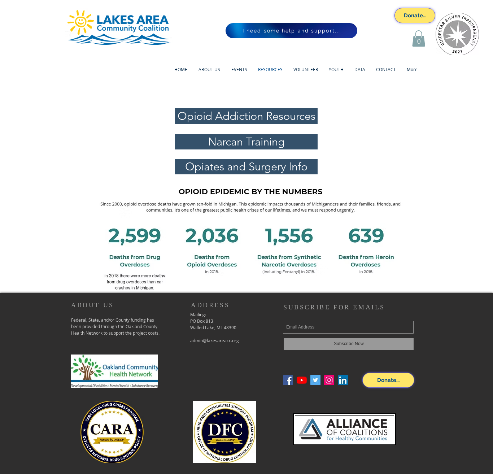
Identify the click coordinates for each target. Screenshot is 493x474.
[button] (419, 38)
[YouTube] (302, 380)
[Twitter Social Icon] (315, 380)
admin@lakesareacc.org (214, 340)
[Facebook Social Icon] (288, 380)
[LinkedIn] (343, 380)
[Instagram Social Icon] (329, 380)
